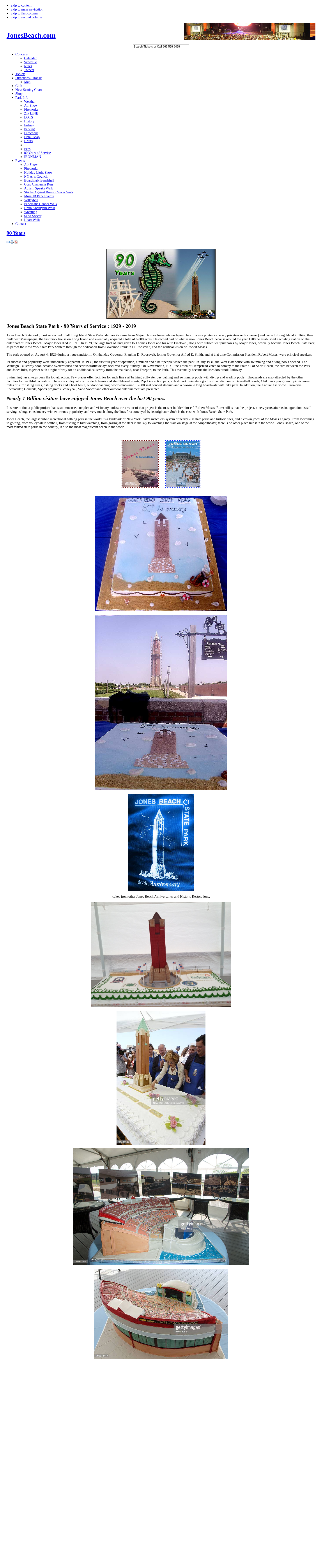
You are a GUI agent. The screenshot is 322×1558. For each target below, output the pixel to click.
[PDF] (16, 242)
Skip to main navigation (27, 9)
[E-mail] (8, 242)
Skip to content (21, 5)
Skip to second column (26, 17)
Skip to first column (24, 13)
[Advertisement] (24, 1432)
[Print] (12, 242)
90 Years (16, 233)
